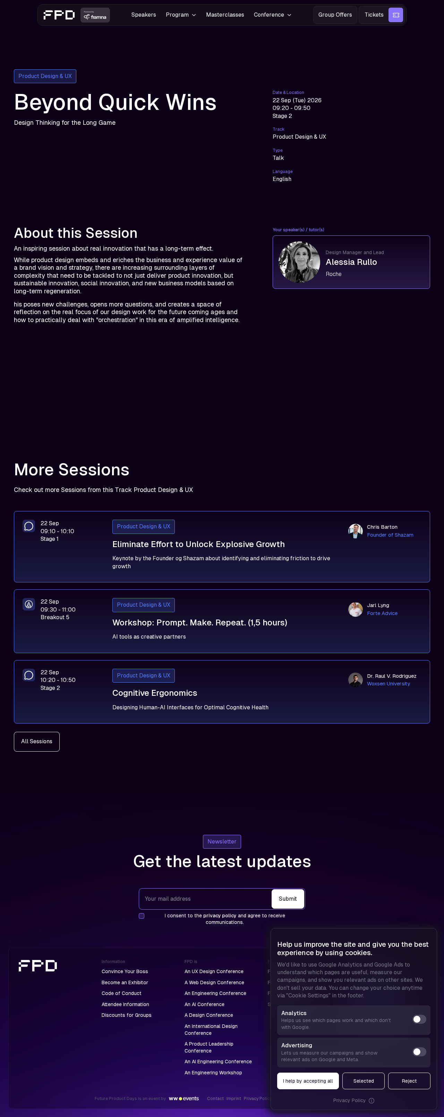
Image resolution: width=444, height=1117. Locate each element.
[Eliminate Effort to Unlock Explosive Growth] (222, 546)
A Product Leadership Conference (209, 1047)
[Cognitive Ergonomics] (222, 692)
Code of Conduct (122, 993)
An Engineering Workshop (213, 1072)
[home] (59, 15)
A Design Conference (209, 1015)
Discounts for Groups (127, 1015)
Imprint (234, 1098)
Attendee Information (125, 1004)
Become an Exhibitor (125, 982)
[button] (181, 15)
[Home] (46, 1018)
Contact (215, 1098)
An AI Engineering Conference (218, 1061)
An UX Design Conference (214, 971)
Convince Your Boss (125, 971)
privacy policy (220, 915)
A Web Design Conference (214, 982)
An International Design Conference (211, 1029)
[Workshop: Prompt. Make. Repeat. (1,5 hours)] (222, 621)
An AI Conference (204, 1004)
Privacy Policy (258, 1098)
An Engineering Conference (215, 993)
